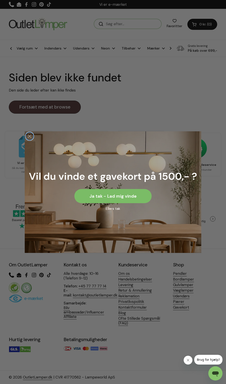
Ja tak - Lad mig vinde (113, 196)
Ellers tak (113, 208)
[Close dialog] (30, 136)
